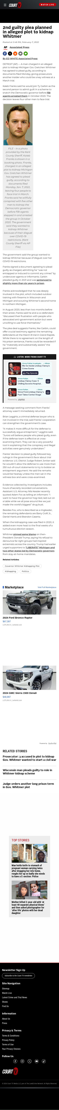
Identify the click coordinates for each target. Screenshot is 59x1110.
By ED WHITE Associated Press (20, 58)
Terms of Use (8, 1044)
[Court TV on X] (29, 1061)
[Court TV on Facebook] (15, 1061)
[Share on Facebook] (5, 53)
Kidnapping (10, 571)
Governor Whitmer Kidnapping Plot (22, 566)
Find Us (5, 1006)
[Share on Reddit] (15, 53)
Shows (5, 1002)
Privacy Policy (8, 1040)
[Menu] (4, 5)
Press (4, 1023)
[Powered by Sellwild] (52, 743)
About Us (6, 1018)
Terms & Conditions (10, 1035)
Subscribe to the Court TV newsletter (18, 976)
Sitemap (5, 988)
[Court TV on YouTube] (37, 1061)
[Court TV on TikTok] (44, 1061)
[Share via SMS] (26, 53)
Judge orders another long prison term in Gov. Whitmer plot (28, 786)
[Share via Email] (20, 53)
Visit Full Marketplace (47, 587)
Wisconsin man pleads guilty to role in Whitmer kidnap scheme (27, 772)
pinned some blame (24, 534)
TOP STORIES (20, 840)
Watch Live (47, 5)
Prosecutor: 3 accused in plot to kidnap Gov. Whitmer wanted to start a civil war (29, 758)
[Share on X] (10, 53)
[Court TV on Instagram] (22, 1061)
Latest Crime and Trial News (14, 997)
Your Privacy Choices (11, 1049)
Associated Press (19, 47)
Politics (25, 571)
